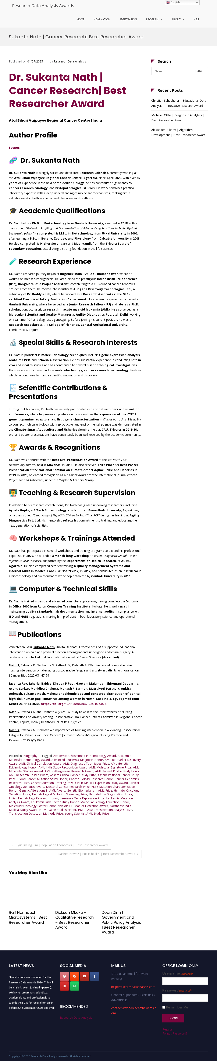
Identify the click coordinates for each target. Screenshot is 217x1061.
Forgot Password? (174, 1033)
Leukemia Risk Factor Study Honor (55, 802)
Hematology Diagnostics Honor (110, 794)
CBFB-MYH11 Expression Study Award (101, 783)
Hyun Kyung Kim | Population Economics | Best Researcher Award (61, 845)
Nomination (102, 19)
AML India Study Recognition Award (63, 767)
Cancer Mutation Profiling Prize (52, 783)
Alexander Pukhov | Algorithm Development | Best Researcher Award (178, 132)
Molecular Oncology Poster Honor (32, 806)
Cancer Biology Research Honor (91, 779)
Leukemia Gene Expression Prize (82, 798)
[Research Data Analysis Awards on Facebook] (94, 976)
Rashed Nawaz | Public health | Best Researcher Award (96, 854)
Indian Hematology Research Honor (33, 798)
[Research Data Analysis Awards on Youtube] (84, 976)
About (176, 19)
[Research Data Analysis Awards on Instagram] (64, 986)
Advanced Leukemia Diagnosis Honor (77, 760)
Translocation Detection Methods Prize (36, 813)
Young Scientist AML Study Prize (87, 813)
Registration (128, 19)
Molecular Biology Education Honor (104, 802)
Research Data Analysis (70, 61)
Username (177, 973)
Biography (30, 756)
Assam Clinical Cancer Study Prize (73, 775)
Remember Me (177, 1007)
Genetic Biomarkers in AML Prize (89, 790)
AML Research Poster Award (28, 775)
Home (80, 19)
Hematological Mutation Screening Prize (59, 794)
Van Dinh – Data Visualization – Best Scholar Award (120, 917)
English (175, 2)
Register (168, 1029)
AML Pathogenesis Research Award (69, 771)
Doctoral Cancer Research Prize (68, 787)
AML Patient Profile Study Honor (117, 771)
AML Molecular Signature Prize (110, 767)
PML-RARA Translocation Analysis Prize (105, 810)
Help (197, 19)
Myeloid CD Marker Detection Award (83, 806)
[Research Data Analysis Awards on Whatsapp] (74, 986)
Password (177, 990)
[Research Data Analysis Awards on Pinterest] (64, 976)
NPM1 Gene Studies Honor (57, 810)
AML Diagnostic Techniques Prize (86, 763)
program (152, 19)
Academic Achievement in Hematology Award (84, 756)
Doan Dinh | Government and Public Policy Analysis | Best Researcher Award (75, 922)
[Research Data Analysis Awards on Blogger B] (74, 976)
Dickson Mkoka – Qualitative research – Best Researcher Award (28, 920)
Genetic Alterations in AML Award (42, 790)
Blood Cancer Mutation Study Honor (42, 779)
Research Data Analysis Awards (43, 5)
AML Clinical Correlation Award (40, 763)
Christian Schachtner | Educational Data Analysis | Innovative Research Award (178, 103)
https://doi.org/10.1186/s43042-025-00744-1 (73, 704)
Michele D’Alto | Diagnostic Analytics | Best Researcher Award (177, 117)
